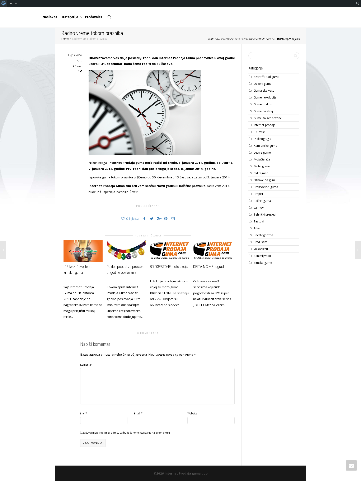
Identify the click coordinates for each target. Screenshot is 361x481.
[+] (83, 251)
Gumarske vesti (264, 90)
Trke (257, 228)
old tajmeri (261, 173)
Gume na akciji (263, 111)
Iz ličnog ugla (262, 139)
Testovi (259, 221)
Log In (13, 3)
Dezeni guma (263, 84)
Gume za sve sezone (268, 118)
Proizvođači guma (266, 187)
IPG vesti (77, 66)
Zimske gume (263, 263)
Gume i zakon (263, 104)
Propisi (258, 194)
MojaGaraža (262, 159)
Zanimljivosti (262, 256)
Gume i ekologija (265, 97)
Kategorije (70, 17)
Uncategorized (263, 235)
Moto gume (262, 166)
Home (65, 38)
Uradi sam (260, 242)
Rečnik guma (262, 201)
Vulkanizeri (261, 249)
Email (137, 413)
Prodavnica (94, 17)
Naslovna (50, 17)
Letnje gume (262, 152)
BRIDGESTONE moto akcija (169, 266)
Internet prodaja (265, 125)
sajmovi (259, 208)
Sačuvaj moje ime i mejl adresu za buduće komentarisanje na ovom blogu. (126, 432)
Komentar (86, 364)
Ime (82, 413)
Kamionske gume (265, 146)
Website (192, 413)
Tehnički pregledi (265, 214)
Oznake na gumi (265, 180)
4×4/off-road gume (266, 77)
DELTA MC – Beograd (208, 266)
